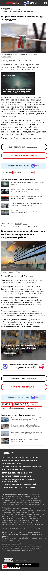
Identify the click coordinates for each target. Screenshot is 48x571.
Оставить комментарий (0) (24, 156)
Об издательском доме (13, 457)
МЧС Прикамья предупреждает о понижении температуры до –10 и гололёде (27, 197)
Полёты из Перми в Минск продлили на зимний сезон (19, 347)
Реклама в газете (29, 460)
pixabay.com (6, 57)
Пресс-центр (32, 457)
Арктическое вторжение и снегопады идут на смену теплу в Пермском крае (27, 204)
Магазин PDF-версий (11, 463)
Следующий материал (23, 565)
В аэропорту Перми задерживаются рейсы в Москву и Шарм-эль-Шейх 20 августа (26, 433)
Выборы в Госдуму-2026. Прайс (16, 476)
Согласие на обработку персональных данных (21, 532)
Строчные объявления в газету (17, 473)
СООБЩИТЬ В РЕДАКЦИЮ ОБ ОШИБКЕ (18, 488)
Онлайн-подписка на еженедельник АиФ (22, 467)
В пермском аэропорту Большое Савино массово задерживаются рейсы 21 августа (25, 426)
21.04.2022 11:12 (6, 9)
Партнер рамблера (21, 560)
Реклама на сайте (10, 460)
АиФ (19, 272)
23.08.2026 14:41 (7, 224)
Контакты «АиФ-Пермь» (13, 470)
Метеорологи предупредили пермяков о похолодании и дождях (25, 190)
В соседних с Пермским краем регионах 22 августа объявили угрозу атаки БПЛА (26, 418)
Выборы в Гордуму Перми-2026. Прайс (20, 484)
